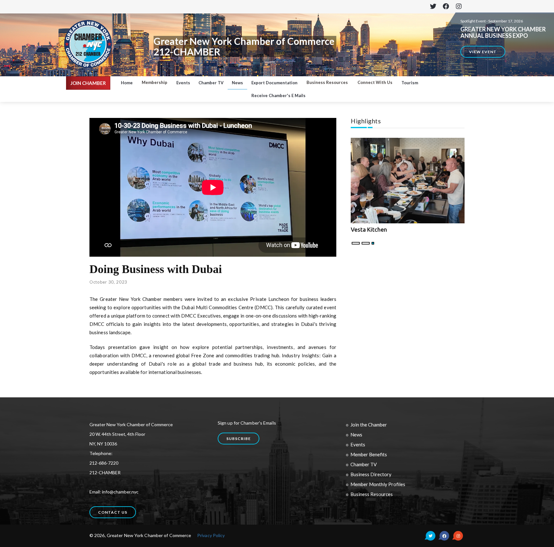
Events (183, 82)
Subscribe (238, 438)
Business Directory (370, 474)
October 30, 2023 (108, 282)
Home (127, 82)
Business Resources (371, 494)
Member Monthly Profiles (377, 484)
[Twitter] (433, 6)
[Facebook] (446, 6)
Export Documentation (274, 82)
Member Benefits (368, 454)
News (237, 82)
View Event (483, 51)
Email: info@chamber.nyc (113, 491)
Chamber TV (210, 82)
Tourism (409, 82)
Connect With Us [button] (374, 82)
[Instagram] (459, 6)
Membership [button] (154, 82)
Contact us (112, 512)
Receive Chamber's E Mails (278, 95)
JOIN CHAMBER (88, 83)
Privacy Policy (211, 535)
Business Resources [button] (327, 82)
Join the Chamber (368, 424)
